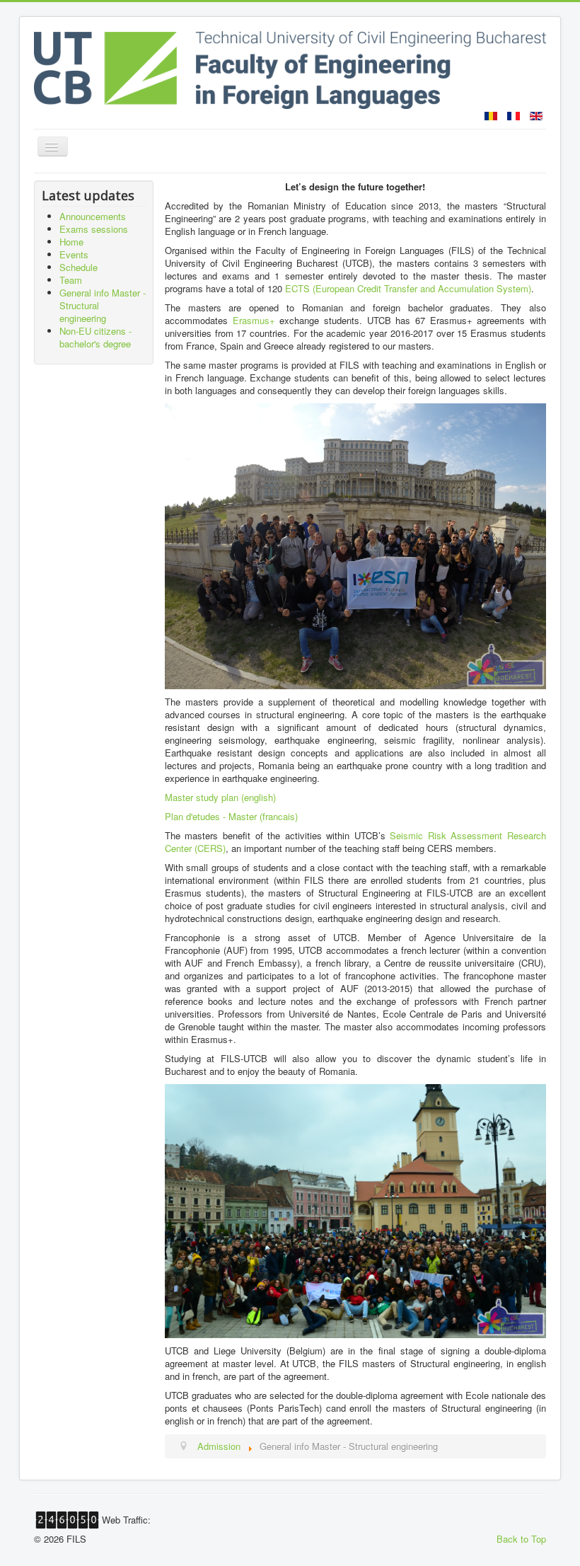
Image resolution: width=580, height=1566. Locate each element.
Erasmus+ (254, 320)
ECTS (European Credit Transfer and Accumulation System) (408, 288)
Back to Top (521, 1538)
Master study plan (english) (220, 797)
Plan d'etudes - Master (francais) (231, 816)
